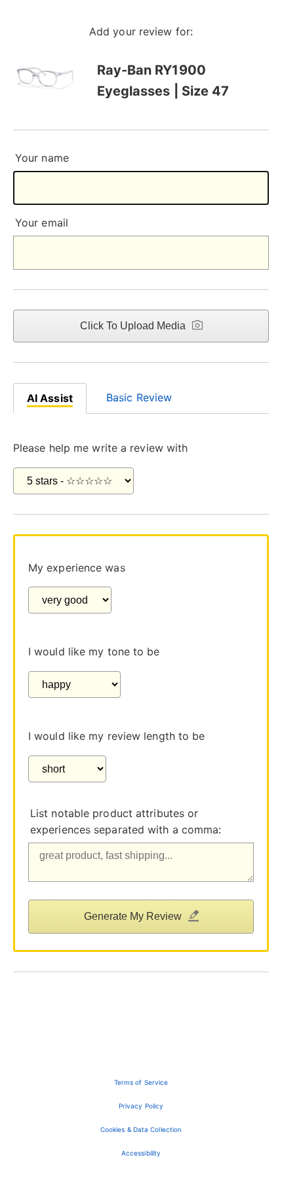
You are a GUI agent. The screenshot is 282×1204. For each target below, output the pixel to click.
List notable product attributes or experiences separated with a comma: (126, 822)
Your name (42, 157)
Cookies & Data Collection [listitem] (141, 1129)
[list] (141, 1117)
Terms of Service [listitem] (141, 1082)
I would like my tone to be (94, 651)
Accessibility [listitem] (141, 1153)
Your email (41, 222)
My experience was (76, 567)
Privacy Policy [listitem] (141, 1106)
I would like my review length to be (116, 735)
